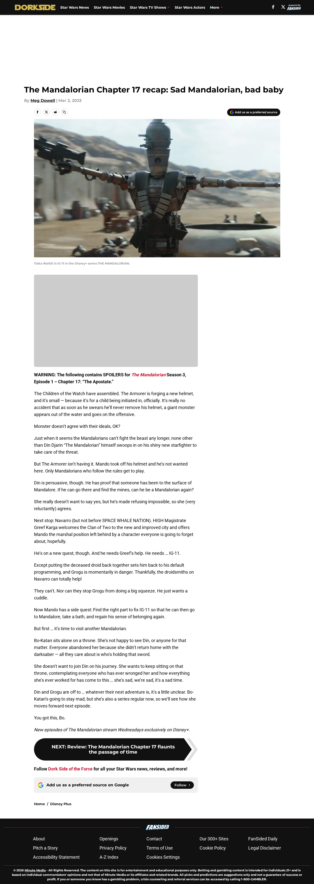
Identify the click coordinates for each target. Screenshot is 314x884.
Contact (154, 838)
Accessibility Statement (56, 857)
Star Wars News (74, 7)
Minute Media (35, 870)
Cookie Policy (213, 848)
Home (39, 804)
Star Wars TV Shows (148, 7)
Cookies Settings (163, 857)
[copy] (64, 112)
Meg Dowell (43, 100)
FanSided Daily (263, 838)
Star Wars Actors (190, 7)
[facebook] (273, 7)
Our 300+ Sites (214, 838)
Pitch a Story (45, 848)
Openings (109, 838)
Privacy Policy (113, 848)
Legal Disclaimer (264, 848)
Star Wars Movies (109, 7)
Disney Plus (60, 804)
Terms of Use (159, 848)
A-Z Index (109, 857)
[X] (283, 7)
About (39, 838)
